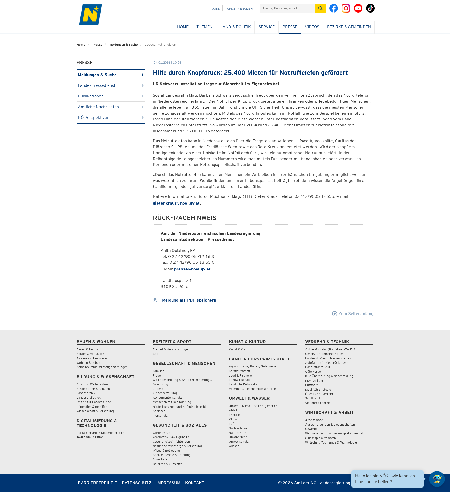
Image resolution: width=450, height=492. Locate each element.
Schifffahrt (312, 398)
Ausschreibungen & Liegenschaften (330, 424)
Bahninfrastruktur (317, 367)
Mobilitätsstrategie (318, 389)
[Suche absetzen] (320, 8)
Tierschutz (160, 415)
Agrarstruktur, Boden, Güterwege (252, 366)
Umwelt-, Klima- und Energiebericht (254, 406)
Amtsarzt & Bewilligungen (171, 437)
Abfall (233, 410)
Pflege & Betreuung (166, 450)
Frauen (157, 375)
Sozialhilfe (160, 459)
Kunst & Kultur (239, 349)
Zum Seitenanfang (355, 313)
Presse (290, 26)
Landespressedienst (96, 85)
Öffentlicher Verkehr (319, 394)
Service (267, 26)
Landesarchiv (86, 393)
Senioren (159, 411)
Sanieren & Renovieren (92, 358)
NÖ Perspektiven (93, 117)
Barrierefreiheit (97, 482)
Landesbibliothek (89, 397)
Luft (232, 424)
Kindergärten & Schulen (93, 389)
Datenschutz (137, 482)
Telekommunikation (90, 437)
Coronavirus (161, 433)
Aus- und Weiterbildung (93, 384)
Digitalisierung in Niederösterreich (100, 433)
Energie (234, 415)
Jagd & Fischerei (240, 375)
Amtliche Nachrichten (98, 106)
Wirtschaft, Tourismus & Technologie (331, 442)
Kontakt (194, 482)
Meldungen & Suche (123, 44)
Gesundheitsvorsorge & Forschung (177, 446)
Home (183, 26)
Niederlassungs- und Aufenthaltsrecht (179, 407)
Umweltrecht (238, 437)
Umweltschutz (239, 442)
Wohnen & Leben (88, 363)
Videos (312, 26)
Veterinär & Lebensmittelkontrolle (252, 389)
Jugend (158, 389)
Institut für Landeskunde (94, 402)
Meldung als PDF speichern (188, 300)
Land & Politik (235, 26)
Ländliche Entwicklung (244, 384)
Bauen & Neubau (88, 349)
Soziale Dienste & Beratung (172, 455)
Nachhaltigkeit (239, 428)
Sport (157, 354)
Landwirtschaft (239, 380)
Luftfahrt (311, 385)
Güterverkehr (314, 371)
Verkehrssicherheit (318, 403)
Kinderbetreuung (165, 393)
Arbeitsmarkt (314, 420)
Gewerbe (311, 429)
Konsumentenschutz (167, 397)
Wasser (234, 446)
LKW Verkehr (314, 381)
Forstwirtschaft (239, 371)
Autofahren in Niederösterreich (327, 363)
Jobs (216, 8)
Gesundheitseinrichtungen (171, 442)
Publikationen (91, 96)
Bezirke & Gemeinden (349, 26)
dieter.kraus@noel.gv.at (176, 203)
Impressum (168, 482)
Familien (158, 371)
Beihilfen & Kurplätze (167, 464)
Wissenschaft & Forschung (95, 411)
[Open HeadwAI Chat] (437, 479)
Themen (204, 26)
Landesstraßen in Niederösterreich (329, 358)
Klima (233, 419)
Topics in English (239, 8)
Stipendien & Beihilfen (92, 407)
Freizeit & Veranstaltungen (171, 349)
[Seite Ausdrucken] (368, 484)
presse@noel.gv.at (192, 269)
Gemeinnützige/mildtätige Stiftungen (102, 367)
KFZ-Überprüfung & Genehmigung (329, 376)
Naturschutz (237, 433)
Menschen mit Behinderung (172, 402)
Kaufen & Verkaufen (90, 354)
